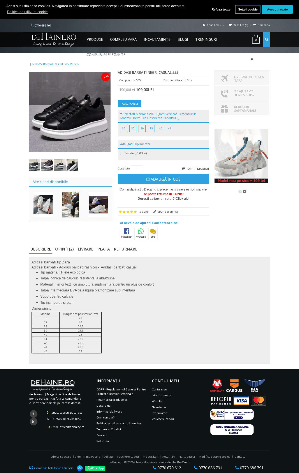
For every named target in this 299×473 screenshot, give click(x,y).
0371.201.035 (71, 419)
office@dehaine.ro (72, 427)
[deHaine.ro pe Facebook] (33, 414)
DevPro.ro (183, 462)
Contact (102, 435)
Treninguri (206, 39)
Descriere (40, 249)
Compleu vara (123, 39)
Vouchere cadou (163, 419)
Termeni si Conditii (109, 429)
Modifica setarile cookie (214, 457)
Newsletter (159, 407)
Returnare (125, 249)
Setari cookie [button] (248, 9)
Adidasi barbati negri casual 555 (55, 64)
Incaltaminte (157, 39)
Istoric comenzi (162, 395)
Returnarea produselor (112, 400)
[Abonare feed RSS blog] (33, 421)
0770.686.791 (209, 467)
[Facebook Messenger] (77, 468)
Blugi (183, 39)
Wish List (158, 401)
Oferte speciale (61, 457)
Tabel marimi (129, 104)
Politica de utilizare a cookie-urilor (119, 423)
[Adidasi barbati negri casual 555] (70, 112)
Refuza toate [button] (221, 9)
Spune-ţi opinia (167, 212)
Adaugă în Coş (166, 179)
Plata (103, 249)
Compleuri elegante (106, 54)
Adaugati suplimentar (135, 144)
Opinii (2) (64, 249)
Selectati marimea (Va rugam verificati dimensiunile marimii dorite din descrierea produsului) (158, 116)
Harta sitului (187, 457)
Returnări (103, 441)
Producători (159, 413)
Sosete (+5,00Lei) (135, 153)
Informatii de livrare (110, 411)
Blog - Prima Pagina (87, 457)
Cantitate (124, 168)
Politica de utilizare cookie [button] (27, 12)
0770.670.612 (168, 467)
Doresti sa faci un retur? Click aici (163, 198)
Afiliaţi (108, 457)
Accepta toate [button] (277, 9)
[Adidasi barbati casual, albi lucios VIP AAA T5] (70, 204)
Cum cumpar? (105, 417)
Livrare (85, 249)
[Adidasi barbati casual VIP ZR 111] (43, 204)
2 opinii (144, 212)
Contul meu (159, 389)
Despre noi (104, 406)
